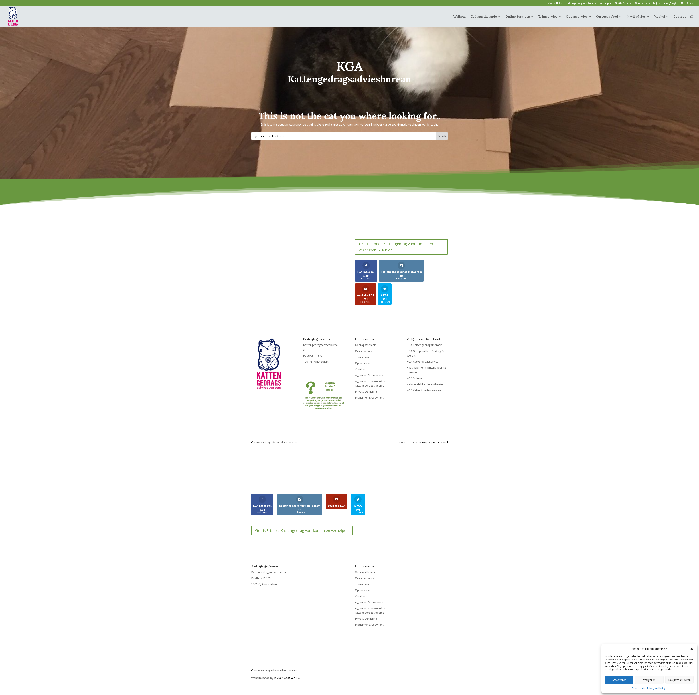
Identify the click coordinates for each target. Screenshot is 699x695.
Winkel (659, 17)
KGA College (414, 378)
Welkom (459, 17)
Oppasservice (577, 17)
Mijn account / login (665, 3)
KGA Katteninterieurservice (424, 390)
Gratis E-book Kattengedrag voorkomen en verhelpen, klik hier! (396, 246)
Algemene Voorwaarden (370, 375)
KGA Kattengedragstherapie (425, 345)
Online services (364, 351)
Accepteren (619, 680)
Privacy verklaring (656, 688)
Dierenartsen (642, 3)
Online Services (517, 17)
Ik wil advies (636, 17)
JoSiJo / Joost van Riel (435, 442)
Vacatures (361, 369)
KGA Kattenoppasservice (422, 361)
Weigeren (649, 680)
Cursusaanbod (607, 17)
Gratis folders (623, 3)
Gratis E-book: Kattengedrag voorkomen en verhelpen (580, 3)
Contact (679, 17)
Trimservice (548, 17)
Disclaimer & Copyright (369, 397)
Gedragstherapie (483, 17)
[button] (692, 649)
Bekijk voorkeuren (679, 680)
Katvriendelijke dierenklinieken (425, 384)
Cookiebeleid (638, 688)
